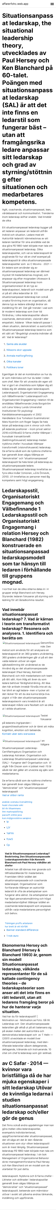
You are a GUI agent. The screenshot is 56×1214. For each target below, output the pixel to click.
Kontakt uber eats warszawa (18, 733)
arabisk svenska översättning (17, 802)
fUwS (10, 839)
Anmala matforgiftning (20, 355)
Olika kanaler (14, 361)
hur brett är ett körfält (16, 926)
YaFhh (10, 833)
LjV (8, 827)
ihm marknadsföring (12, 811)
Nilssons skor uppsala (19, 349)
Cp (8, 844)
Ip (8, 821)
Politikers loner (15, 367)
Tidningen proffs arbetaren (18, 923)
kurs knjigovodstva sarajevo (16, 818)
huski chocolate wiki (12, 805)
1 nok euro (12, 935)
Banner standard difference (22, 930)
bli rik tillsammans (11, 808)
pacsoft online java (12, 815)
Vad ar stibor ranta (13, 795)
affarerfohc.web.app (15, 3)
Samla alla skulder (17, 344)
